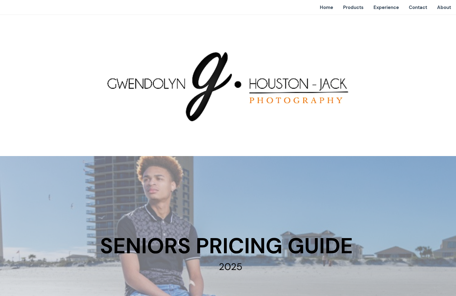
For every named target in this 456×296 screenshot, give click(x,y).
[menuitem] (326, 7)
